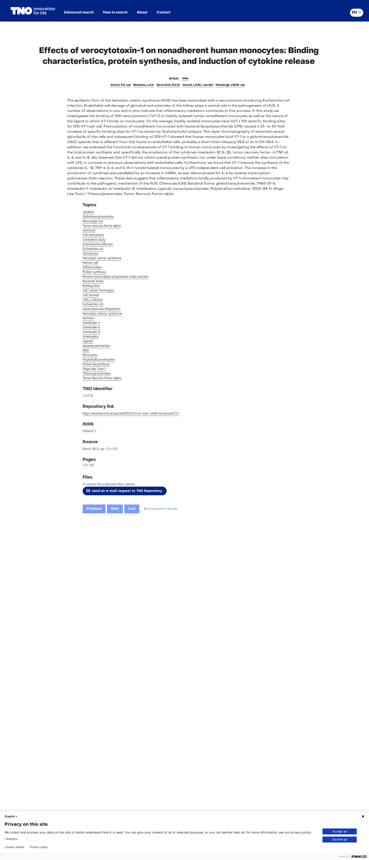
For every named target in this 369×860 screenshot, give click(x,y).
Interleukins (91, 336)
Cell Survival (91, 295)
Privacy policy (39, 847)
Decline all (339, 839)
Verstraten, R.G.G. (168, 85)
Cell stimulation (93, 235)
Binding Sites (91, 286)
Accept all (339, 831)
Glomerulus (90, 253)
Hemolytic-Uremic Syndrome (102, 313)
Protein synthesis (94, 272)
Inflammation (92, 267)
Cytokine (88, 212)
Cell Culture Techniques (98, 290)
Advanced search (79, 12)
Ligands (88, 341)
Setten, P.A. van (121, 85)
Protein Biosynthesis (96, 364)
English (10, 816)
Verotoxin (89, 230)
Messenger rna (93, 221)
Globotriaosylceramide (98, 216)
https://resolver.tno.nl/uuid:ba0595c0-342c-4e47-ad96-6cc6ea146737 (131, 413)
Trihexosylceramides (97, 373)
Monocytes (90, 355)
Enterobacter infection (98, 244)
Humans (88, 318)
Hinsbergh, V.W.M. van (230, 85)
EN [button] (354, 12)
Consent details (14, 847)
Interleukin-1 (91, 323)
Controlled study (94, 239)
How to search (115, 12)
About (142, 12)
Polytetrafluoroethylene (99, 359)
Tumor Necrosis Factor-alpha (102, 378)
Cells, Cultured (92, 299)
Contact (163, 12)
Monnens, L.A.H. (143, 85)
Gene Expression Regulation (102, 309)
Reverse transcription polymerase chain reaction (116, 276)
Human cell (90, 263)
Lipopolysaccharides (96, 346)
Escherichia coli (93, 249)
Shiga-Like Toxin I (94, 369)
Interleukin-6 (91, 327)
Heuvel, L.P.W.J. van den (198, 85)
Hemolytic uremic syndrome (102, 258)
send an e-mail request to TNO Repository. (127, 491)
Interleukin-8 (91, 332)
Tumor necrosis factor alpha (102, 226)
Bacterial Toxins (93, 281)
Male (86, 350)
